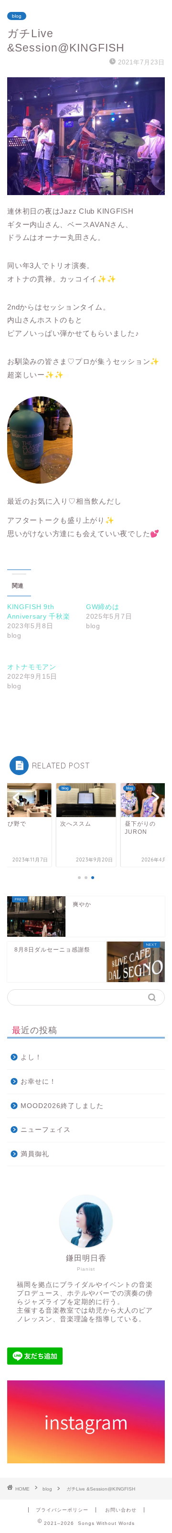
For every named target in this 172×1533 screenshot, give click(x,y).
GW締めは (102, 607)
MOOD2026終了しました (62, 1105)
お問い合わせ (121, 1509)
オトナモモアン (31, 667)
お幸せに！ (38, 1081)
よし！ (31, 1057)
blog (17, 16)
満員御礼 (35, 1154)
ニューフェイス (46, 1129)
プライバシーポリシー (62, 1509)
